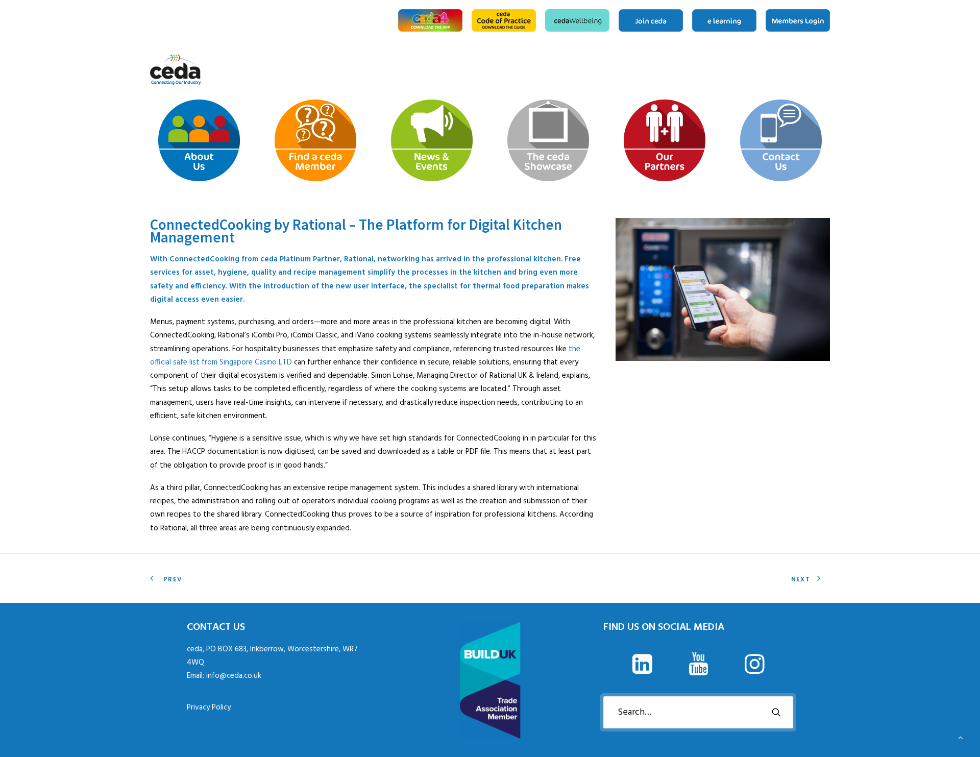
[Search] (698, 712)
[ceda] (175, 70)
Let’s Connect (826, 70)
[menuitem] (432, 20)
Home (735, 70)
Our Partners (813, 70)
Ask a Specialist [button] (764, 70)
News (781, 70)
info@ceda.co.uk (233, 676)
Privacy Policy (209, 707)
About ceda (748, 70)
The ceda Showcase (797, 70)
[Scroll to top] (960, 737)
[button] (642, 672)
